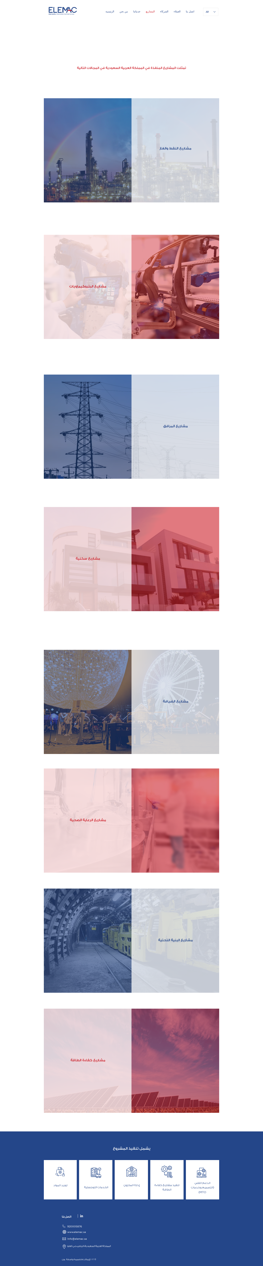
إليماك (87, 1259)
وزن (63, 1259)
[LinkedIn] (82, 1216)
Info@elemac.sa (77, 1238)
